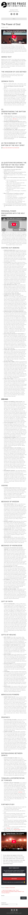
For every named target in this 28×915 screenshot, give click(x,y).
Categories (3, 902)
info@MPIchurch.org (14, 911)
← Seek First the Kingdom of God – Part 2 (10, 890)
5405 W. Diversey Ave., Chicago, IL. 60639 (14, 913)
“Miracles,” (8, 828)
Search (2, 895)
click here (20, 792)
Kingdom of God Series (10, 887)
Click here (15, 118)
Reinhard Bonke (17, 829)
